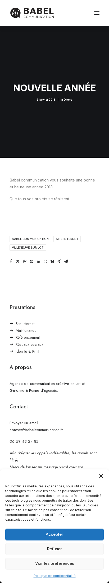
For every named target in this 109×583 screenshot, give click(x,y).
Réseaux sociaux (29, 344)
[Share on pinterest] (31, 261)
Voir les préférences (54, 563)
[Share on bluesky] (52, 261)
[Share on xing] (59, 261)
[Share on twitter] (18, 261)
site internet (67, 239)
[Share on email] (66, 261)
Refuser (54, 548)
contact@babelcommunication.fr (36, 430)
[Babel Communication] (32, 13)
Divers (68, 99)
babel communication (30, 239)
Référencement (28, 337)
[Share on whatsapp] (45, 261)
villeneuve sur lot (28, 247)
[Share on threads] (24, 261)
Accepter (54, 534)
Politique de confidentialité (55, 576)
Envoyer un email (24, 423)
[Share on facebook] (11, 261)
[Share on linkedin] (38, 261)
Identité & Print (27, 351)
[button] (101, 476)
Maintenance (26, 330)
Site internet (25, 324)
